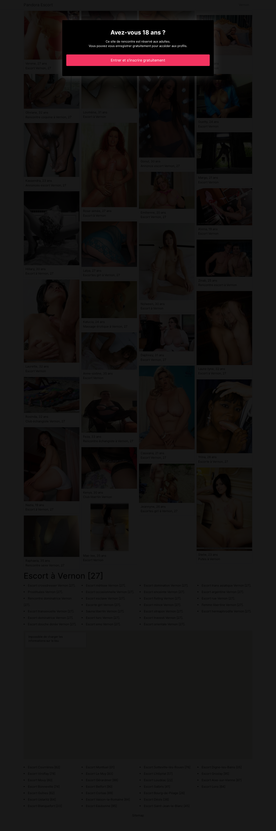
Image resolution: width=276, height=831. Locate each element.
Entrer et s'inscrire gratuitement (138, 60)
